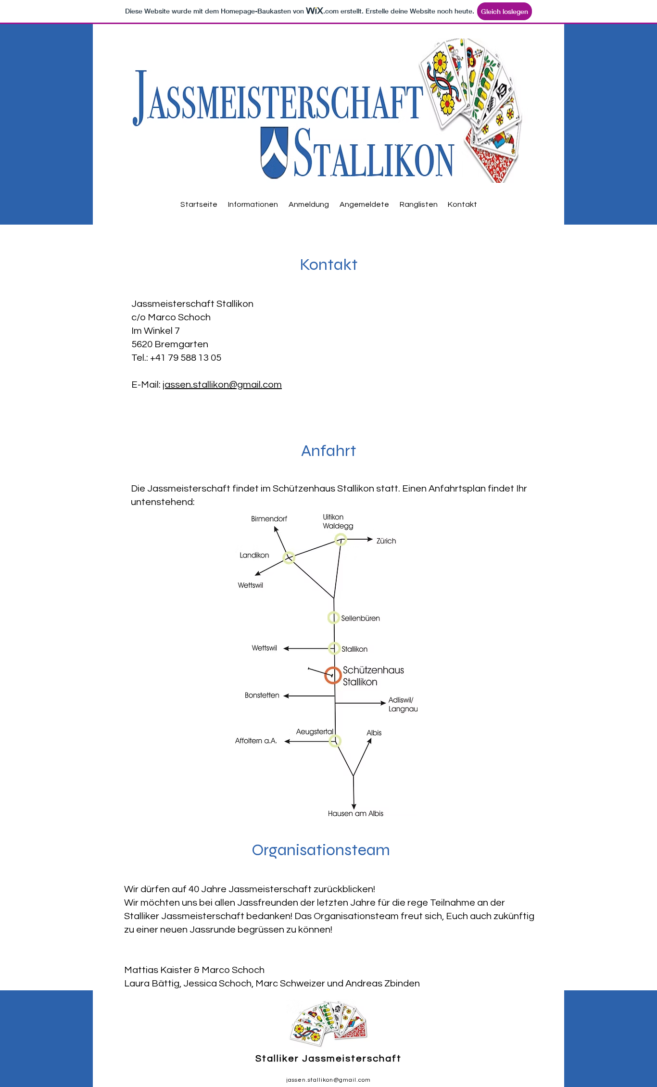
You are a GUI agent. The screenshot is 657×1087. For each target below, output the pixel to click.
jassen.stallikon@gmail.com (222, 385)
